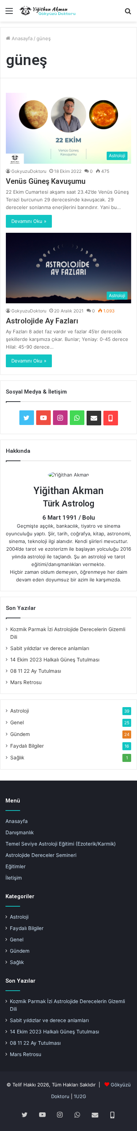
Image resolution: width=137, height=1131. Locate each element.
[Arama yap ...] (128, 13)
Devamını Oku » (28, 221)
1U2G (80, 1096)
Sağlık (17, 757)
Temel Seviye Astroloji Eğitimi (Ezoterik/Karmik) (60, 844)
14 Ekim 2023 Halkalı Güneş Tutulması (54, 660)
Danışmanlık (19, 832)
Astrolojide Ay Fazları (42, 320)
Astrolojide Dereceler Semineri (40, 855)
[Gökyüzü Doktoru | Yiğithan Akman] (47, 10)
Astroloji (19, 711)
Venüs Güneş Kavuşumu (45, 181)
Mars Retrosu (26, 682)
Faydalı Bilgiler (27, 746)
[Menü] (9, 13)
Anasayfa (21, 38)
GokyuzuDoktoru (28, 171)
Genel (17, 722)
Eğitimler (15, 866)
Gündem (20, 734)
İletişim (13, 878)
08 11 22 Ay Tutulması (35, 671)
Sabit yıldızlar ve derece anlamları (49, 648)
